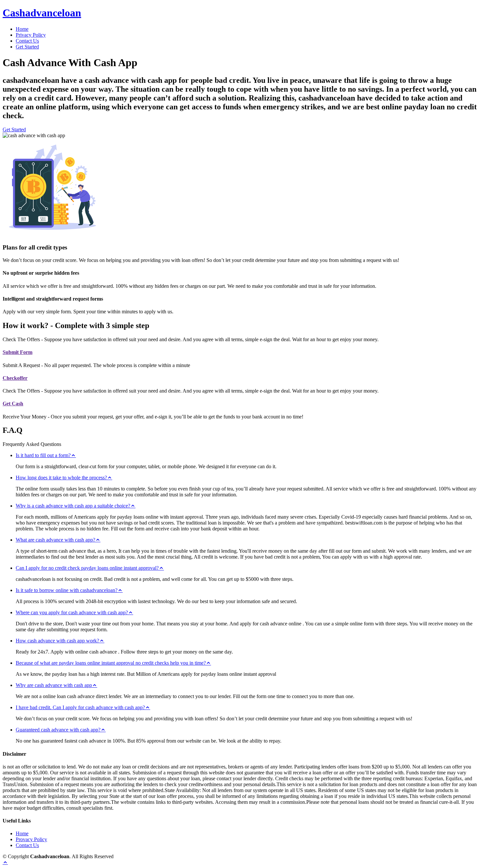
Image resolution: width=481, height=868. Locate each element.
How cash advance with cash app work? (57, 640)
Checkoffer (15, 378)
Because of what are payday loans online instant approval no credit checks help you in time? (111, 663)
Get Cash (13, 403)
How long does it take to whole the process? (61, 477)
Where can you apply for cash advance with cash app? (72, 612)
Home (22, 29)
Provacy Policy (31, 839)
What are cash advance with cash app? (55, 540)
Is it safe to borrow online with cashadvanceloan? (66, 590)
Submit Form (17, 352)
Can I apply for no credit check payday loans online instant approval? (87, 568)
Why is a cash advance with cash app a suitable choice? (73, 505)
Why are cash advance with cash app (54, 685)
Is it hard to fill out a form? (43, 455)
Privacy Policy (31, 35)
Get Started (27, 46)
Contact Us (27, 41)
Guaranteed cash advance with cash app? (58, 729)
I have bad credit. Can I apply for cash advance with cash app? (80, 707)
